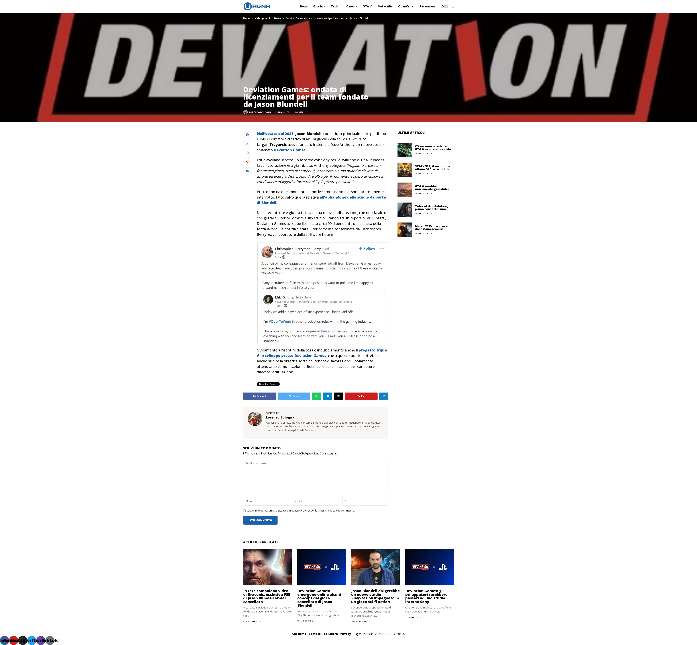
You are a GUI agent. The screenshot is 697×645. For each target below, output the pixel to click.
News (277, 18)
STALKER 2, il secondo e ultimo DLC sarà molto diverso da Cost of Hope (433, 169)
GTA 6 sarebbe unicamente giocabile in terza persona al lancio (433, 189)
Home (246, 18)
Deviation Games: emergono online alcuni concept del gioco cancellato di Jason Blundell (319, 598)
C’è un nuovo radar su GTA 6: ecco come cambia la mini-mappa (434, 149)
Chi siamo (299, 634)
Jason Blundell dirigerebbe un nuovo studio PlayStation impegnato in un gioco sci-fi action (375, 596)
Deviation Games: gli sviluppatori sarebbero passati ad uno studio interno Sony (426, 596)
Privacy (345, 634)
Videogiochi (262, 18)
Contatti (315, 634)
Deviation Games (289, 149)
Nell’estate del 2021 (275, 133)
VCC (370, 218)
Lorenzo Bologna (260, 112)
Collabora (331, 634)
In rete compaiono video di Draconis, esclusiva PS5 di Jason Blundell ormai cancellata (266, 596)
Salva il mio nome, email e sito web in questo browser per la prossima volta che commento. (300, 510)
